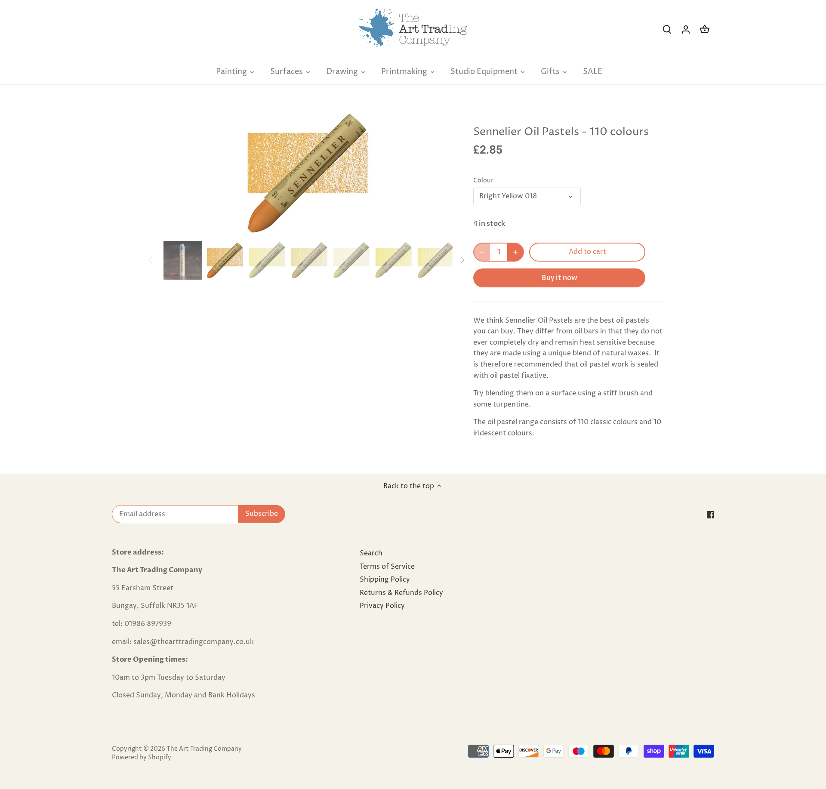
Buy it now (559, 278)
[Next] (439, 173)
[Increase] (515, 252)
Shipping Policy (385, 579)
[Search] (666, 29)
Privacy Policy (382, 605)
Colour (483, 181)
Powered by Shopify (141, 757)
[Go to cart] (705, 29)
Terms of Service (387, 566)
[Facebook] (710, 514)
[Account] (685, 29)
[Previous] (176, 173)
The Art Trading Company (204, 749)
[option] (308, 172)
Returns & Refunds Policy (401, 593)
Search (371, 553)
